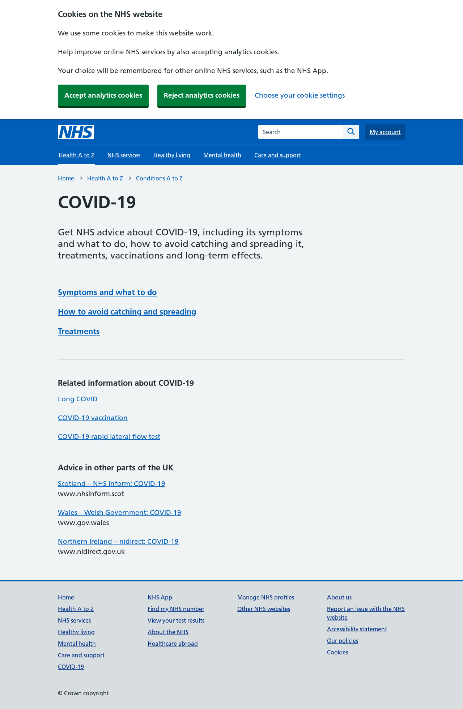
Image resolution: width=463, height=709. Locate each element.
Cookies (337, 652)
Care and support (277, 155)
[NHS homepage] (76, 132)
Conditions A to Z (159, 178)
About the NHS (168, 632)
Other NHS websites (263, 608)
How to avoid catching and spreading (127, 312)
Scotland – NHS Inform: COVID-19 (111, 483)
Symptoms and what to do (107, 292)
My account (385, 132)
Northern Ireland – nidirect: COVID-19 (118, 541)
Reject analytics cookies (201, 95)
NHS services (123, 155)
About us (339, 597)
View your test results (176, 620)
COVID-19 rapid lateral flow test (109, 436)
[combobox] (300, 132)
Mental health (222, 155)
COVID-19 (71, 666)
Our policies (342, 640)
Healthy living (171, 155)
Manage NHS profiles (265, 597)
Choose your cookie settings (300, 95)
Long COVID (78, 399)
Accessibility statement (357, 629)
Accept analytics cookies (103, 95)
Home (66, 178)
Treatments (79, 331)
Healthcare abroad (173, 643)
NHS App (160, 597)
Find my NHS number (176, 608)
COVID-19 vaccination (93, 418)
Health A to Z (105, 178)
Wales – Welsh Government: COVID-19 (119, 512)
